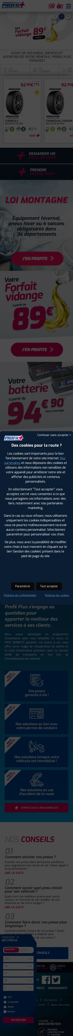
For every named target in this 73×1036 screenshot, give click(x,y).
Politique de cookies (57, 595)
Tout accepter (49, 586)
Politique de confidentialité (20, 595)
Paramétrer (22, 586)
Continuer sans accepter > (54, 435)
